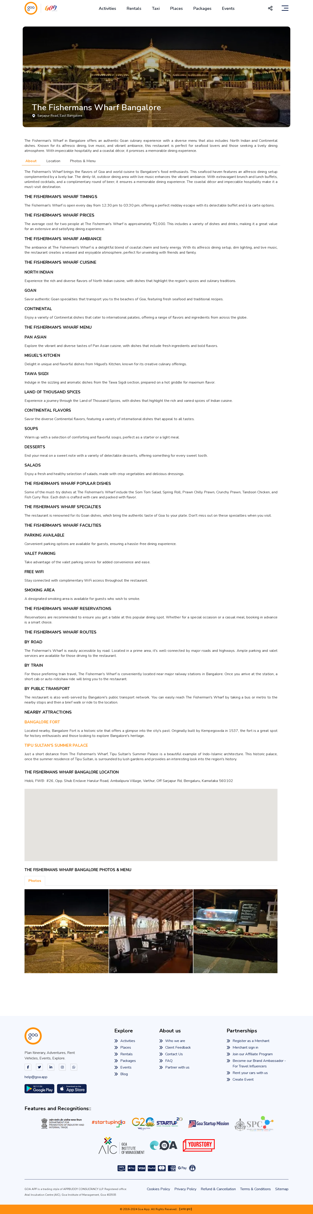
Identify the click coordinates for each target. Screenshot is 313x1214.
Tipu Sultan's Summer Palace (56, 745)
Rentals (134, 8)
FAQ (169, 1060)
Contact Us (174, 1054)
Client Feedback (178, 1047)
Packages (202, 8)
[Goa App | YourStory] (199, 1145)
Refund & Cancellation (218, 1189)
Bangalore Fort (42, 722)
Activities (107, 8)
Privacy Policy (185, 1189)
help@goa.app (36, 1077)
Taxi (156, 8)
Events (228, 8)
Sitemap (281, 1189)
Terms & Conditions (255, 1189)
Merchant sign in (245, 1047)
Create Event (243, 1079)
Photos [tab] (34, 880)
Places (176, 8)
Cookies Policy (158, 1189)
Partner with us (177, 1067)
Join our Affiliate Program (253, 1054)
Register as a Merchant (251, 1040)
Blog (124, 1074)
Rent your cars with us (250, 1072)
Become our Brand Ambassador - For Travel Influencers (259, 1063)
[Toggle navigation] (285, 8)
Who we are (175, 1040)
